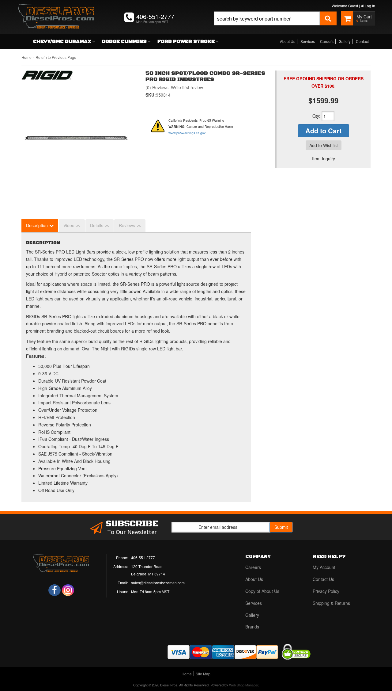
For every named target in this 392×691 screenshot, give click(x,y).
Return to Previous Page (56, 57)
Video (68, 225)
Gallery (345, 41)
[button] (275, 25)
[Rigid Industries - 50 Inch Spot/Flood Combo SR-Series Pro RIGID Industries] (47, 77)
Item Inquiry (323, 158)
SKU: (150, 95)
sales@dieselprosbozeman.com (158, 582)
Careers (327, 41)
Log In (369, 5)
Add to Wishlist (323, 145)
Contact (362, 41)
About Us (287, 41)
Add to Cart (323, 131)
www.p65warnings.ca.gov (186, 133)
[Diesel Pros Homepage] (56, 11)
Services (307, 41)
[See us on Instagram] (68, 590)
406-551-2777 (143, 557)
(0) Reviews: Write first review (174, 87)
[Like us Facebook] (54, 590)
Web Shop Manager (243, 684)
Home (26, 57)
